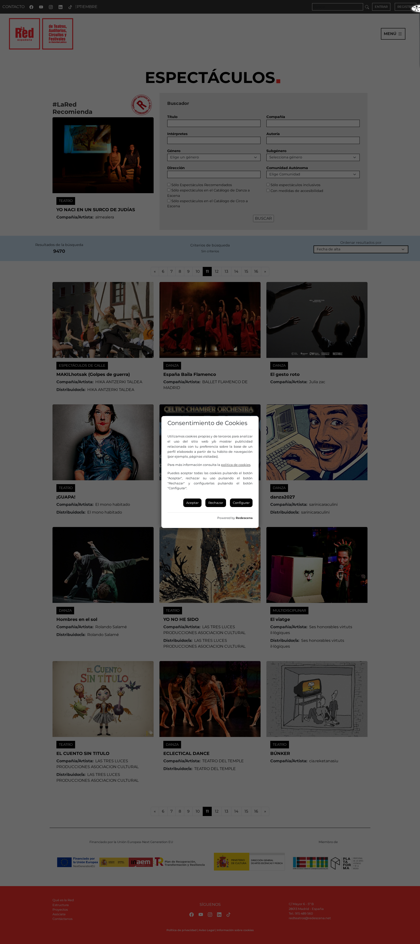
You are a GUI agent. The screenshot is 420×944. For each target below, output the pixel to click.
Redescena (244, 518)
